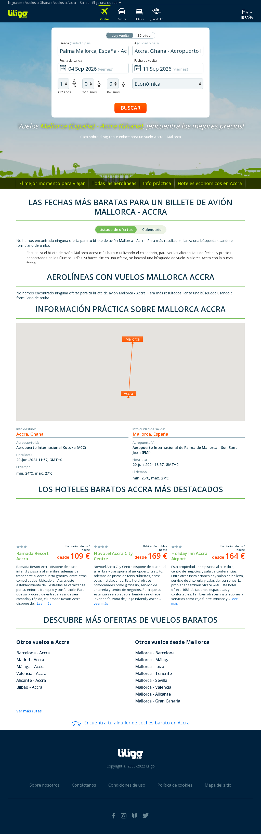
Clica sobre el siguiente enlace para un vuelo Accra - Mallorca (130, 136)
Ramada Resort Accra (32, 556)
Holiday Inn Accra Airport (189, 556)
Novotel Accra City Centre (113, 556)
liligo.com (15, 2)
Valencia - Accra (31, 673)
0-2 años (113, 92)
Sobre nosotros (45, 785)
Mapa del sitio (218, 785)
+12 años (64, 92)
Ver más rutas (29, 711)
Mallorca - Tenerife (153, 673)
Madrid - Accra (30, 659)
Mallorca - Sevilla (151, 680)
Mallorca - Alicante (153, 694)
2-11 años (89, 92)
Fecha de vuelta (145, 60)
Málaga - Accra (30, 666)
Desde (75, 43)
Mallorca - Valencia (153, 687)
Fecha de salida (71, 60)
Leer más (44, 603)
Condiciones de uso (126, 785)
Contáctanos (84, 785)
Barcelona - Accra (33, 653)
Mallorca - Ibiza (149, 666)
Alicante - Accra (31, 680)
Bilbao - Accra (29, 687)
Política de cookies (175, 785)
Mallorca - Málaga (152, 659)
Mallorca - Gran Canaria (157, 701)
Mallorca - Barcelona (155, 653)
